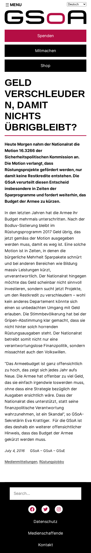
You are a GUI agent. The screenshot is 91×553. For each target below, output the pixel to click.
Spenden (45, 35)
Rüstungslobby (51, 461)
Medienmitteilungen (21, 461)
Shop (45, 65)
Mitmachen (45, 50)
